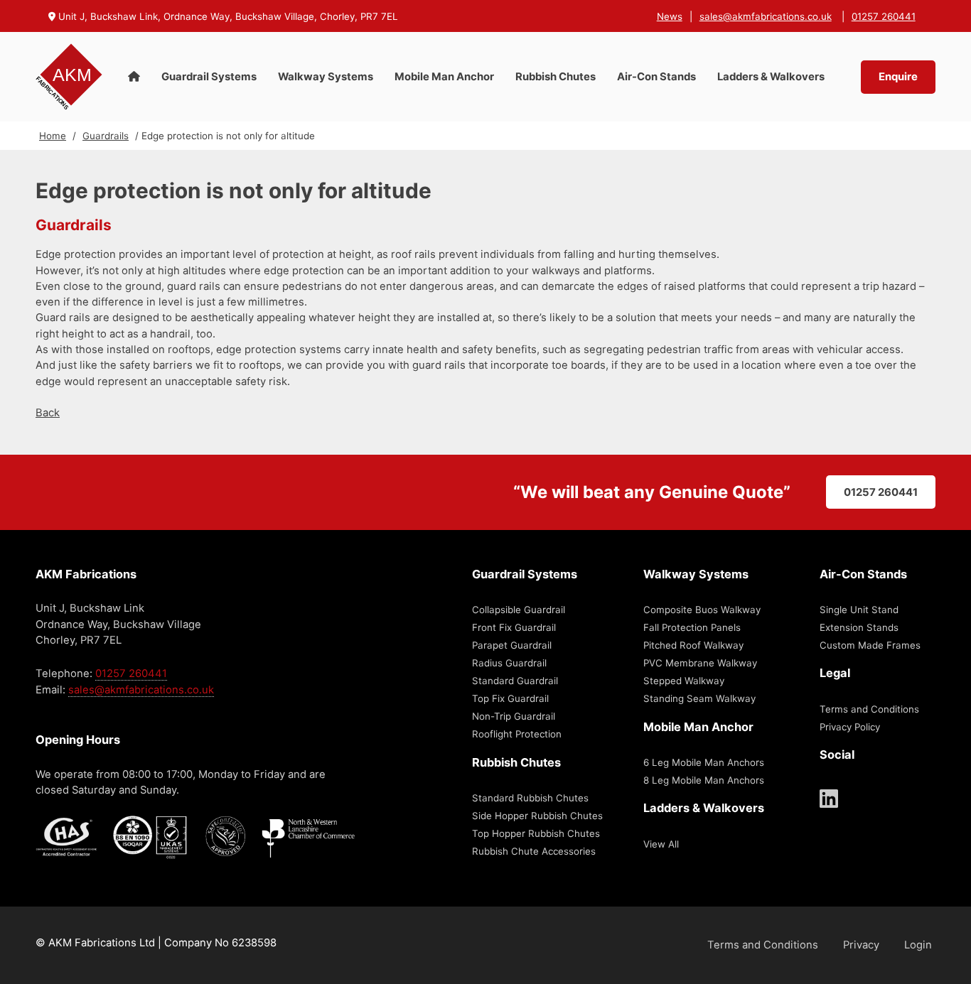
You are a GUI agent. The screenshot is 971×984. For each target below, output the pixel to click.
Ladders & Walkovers (771, 76)
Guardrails (105, 135)
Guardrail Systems (209, 76)
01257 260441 (884, 16)
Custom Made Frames (870, 645)
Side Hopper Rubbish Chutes (537, 815)
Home (52, 135)
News (669, 16)
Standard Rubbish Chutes (530, 798)
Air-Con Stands (656, 76)
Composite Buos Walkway (702, 609)
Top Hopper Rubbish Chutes (536, 833)
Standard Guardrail (515, 680)
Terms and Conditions (869, 709)
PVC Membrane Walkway (700, 663)
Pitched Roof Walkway (693, 645)
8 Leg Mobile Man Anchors (703, 780)
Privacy (861, 945)
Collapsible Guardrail (518, 609)
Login (918, 945)
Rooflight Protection (517, 734)
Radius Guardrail (509, 663)
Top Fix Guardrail (510, 698)
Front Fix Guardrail (514, 627)
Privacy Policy (850, 726)
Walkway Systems (325, 76)
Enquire (898, 76)
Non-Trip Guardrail (513, 716)
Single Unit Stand (859, 609)
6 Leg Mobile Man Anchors (703, 762)
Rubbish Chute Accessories (534, 851)
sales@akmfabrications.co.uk (765, 16)
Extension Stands (859, 627)
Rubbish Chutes (555, 76)
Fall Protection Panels (692, 627)
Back (48, 412)
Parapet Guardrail (512, 645)
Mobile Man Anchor (444, 76)
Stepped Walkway (683, 680)
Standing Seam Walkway (699, 698)
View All (661, 844)
